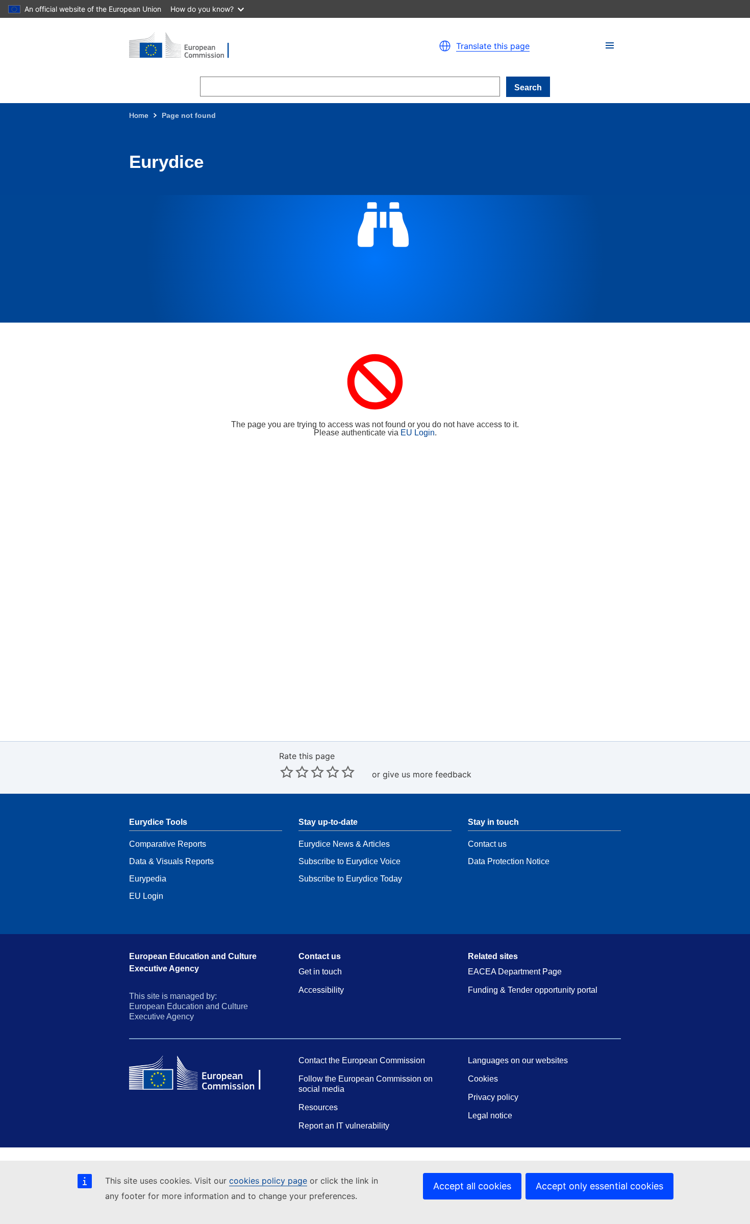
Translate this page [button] (493, 46)
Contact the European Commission (361, 1060)
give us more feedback (427, 774)
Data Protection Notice (508, 861)
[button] (610, 45)
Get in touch (320, 971)
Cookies (483, 1078)
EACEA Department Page (515, 971)
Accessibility (321, 990)
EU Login (418, 432)
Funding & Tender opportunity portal (532, 990)
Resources (318, 1107)
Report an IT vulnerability (343, 1125)
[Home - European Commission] (247, 46)
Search (528, 87)
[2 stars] (294, 771)
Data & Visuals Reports (171, 861)
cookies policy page (268, 1181)
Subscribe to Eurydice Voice (349, 861)
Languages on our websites (518, 1060)
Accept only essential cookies (599, 1186)
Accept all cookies (472, 1186)
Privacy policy (493, 1097)
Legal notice (490, 1115)
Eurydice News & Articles (344, 844)
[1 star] (286, 771)
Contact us (487, 844)
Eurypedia (147, 878)
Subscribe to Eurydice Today (350, 878)
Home (138, 115)
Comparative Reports (167, 844)
